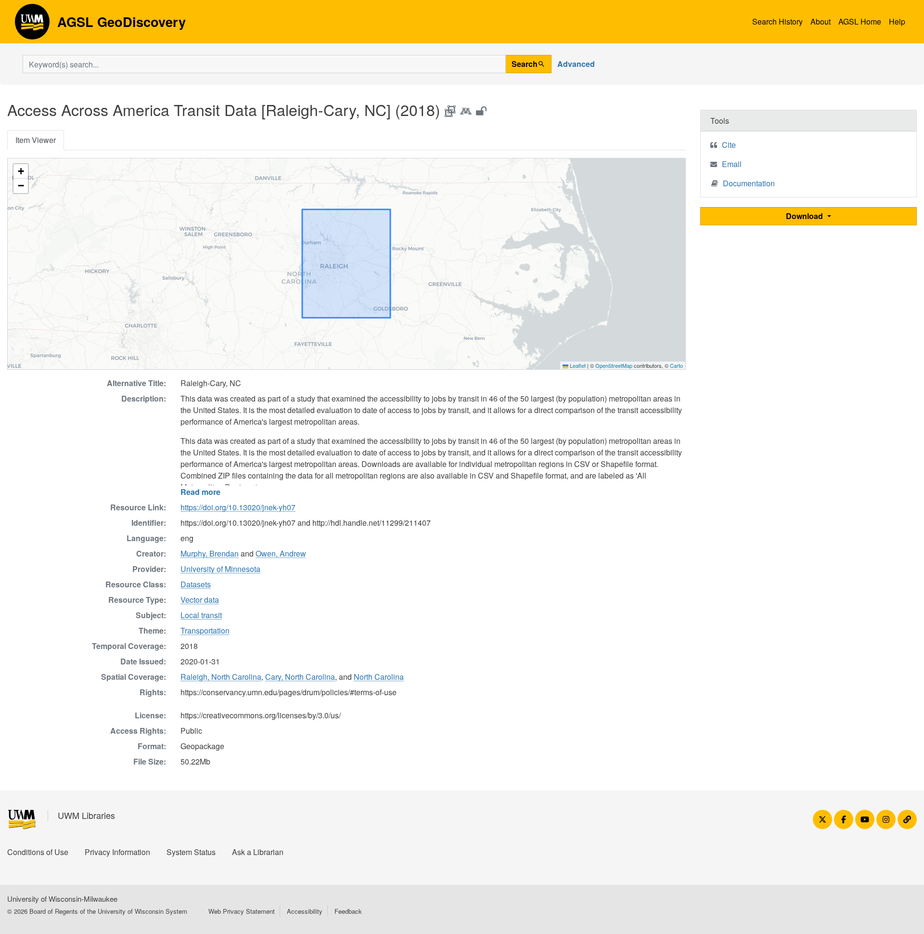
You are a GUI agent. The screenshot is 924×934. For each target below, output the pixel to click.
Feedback (348, 911)
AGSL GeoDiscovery (32, 25)
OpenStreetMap (613, 365)
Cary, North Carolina (300, 676)
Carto (676, 365)
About (820, 21)
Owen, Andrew (281, 553)
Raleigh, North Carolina (220, 676)
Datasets (195, 584)
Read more (200, 491)
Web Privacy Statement (241, 911)
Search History (777, 21)
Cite (729, 144)
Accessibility (304, 911)
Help (897, 21)
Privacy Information (117, 851)
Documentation (749, 183)
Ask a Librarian (257, 851)
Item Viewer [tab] (35, 139)
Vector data (199, 599)
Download (805, 215)
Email (732, 163)
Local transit (201, 615)
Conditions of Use (37, 851)
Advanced (576, 63)
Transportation (205, 630)
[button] (20, 171)
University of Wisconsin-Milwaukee (62, 899)
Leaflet (577, 365)
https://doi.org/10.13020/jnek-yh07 (237, 507)
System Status (191, 851)
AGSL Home (859, 21)
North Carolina (379, 676)
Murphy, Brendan (209, 553)
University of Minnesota (220, 568)
